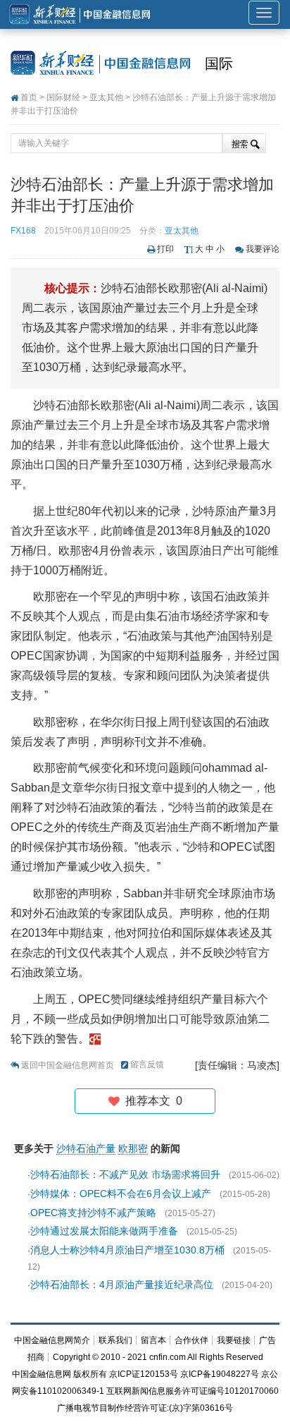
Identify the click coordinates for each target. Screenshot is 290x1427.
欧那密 (133, 1148)
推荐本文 (151, 1101)
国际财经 (63, 97)
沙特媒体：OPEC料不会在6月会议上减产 (120, 1193)
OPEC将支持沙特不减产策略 (93, 1212)
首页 (28, 97)
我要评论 (262, 249)
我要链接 (234, 1340)
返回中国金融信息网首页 (67, 1065)
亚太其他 (106, 97)
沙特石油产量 (85, 1148)
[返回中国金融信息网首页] (95, 1039)
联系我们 (115, 1340)
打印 (165, 249)
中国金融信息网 (41, 1374)
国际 (219, 63)
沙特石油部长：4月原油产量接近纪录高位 (121, 1284)
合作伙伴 (191, 1340)
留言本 (153, 1340)
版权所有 (90, 1374)
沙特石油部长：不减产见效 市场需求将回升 (125, 1174)
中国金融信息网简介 (52, 1340)
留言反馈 (147, 1064)
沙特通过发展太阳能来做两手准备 (104, 1231)
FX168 (23, 231)
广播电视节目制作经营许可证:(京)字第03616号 (145, 1408)
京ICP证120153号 (143, 1374)
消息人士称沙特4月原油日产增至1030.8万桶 (127, 1250)
